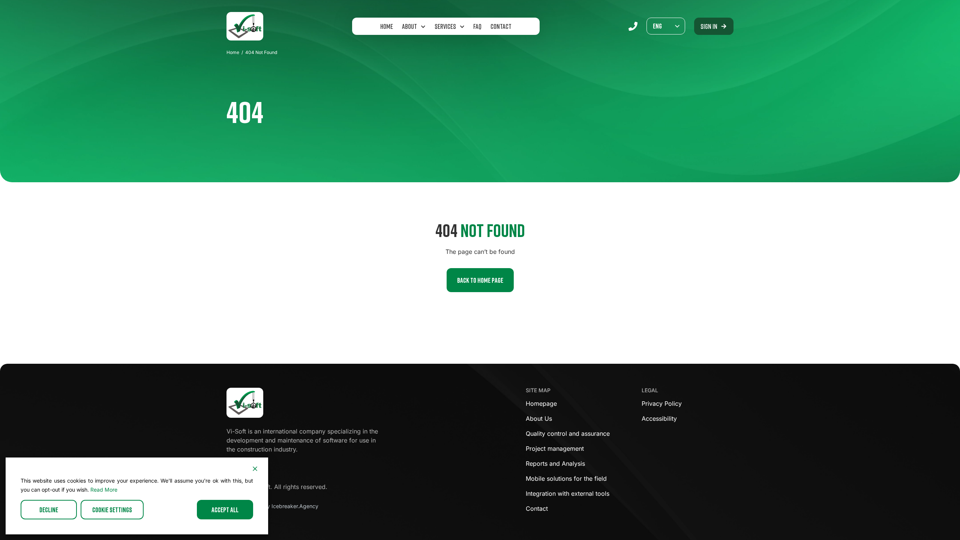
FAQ (477, 26)
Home (386, 26)
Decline (48, 510)
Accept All (225, 510)
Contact (501, 26)
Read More (103, 489)
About (409, 26)
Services (445, 26)
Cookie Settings (112, 510)
